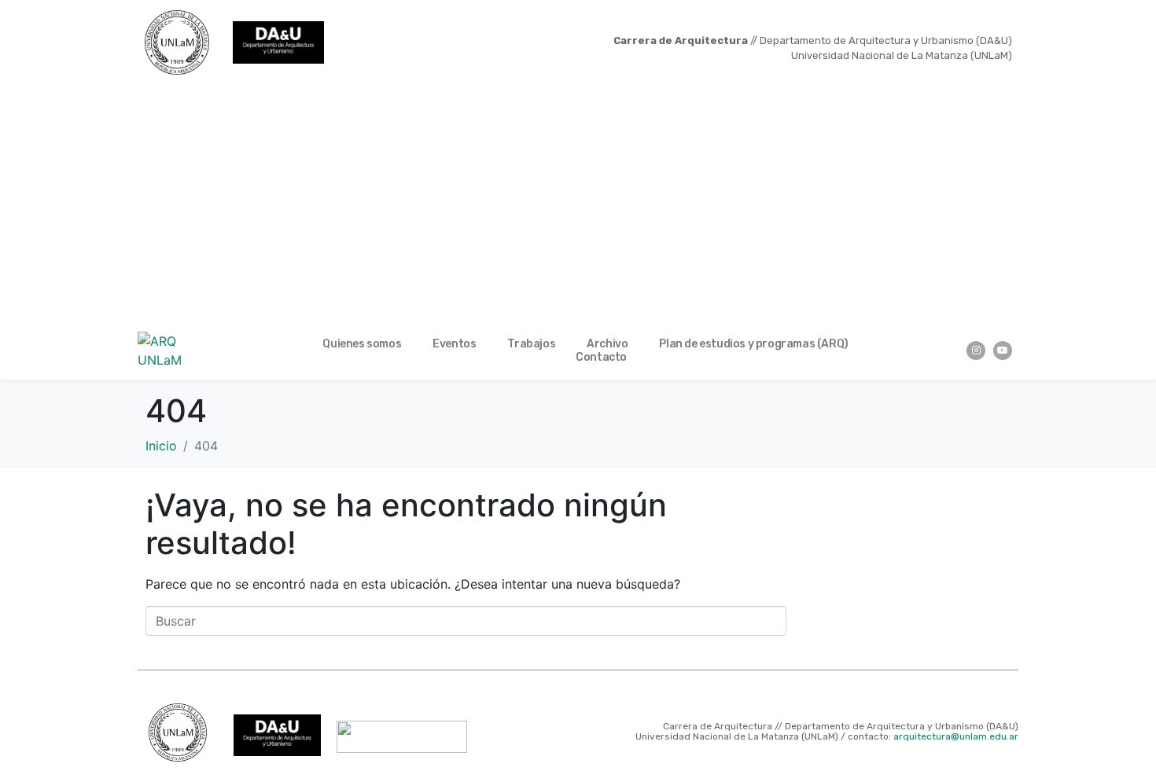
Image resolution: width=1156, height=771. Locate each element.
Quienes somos (361, 344)
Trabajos (531, 344)
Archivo (607, 344)
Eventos (454, 344)
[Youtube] (1002, 350)
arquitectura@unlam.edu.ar (955, 736)
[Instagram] (975, 350)
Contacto (601, 357)
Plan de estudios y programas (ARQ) (753, 344)
